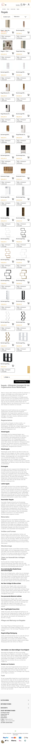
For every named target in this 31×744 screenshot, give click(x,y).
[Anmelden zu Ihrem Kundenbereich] (28, 4)
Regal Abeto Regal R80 (22, 51)
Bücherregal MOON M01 (22, 30)
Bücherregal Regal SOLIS (22, 343)
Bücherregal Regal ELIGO (22, 259)
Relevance (16, 16)
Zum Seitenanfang (21, 382)
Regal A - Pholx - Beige (6, 51)
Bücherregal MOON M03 (7, 72)
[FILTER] (28, 372)
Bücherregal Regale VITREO (8, 301)
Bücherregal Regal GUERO (7, 238)
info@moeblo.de (8, 719)
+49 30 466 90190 (10, 721)
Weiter (7, 377)
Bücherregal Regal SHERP (7, 322)
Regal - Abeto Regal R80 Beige (8, 30)
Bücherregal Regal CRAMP (22, 197)
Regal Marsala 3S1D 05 (6, 93)
